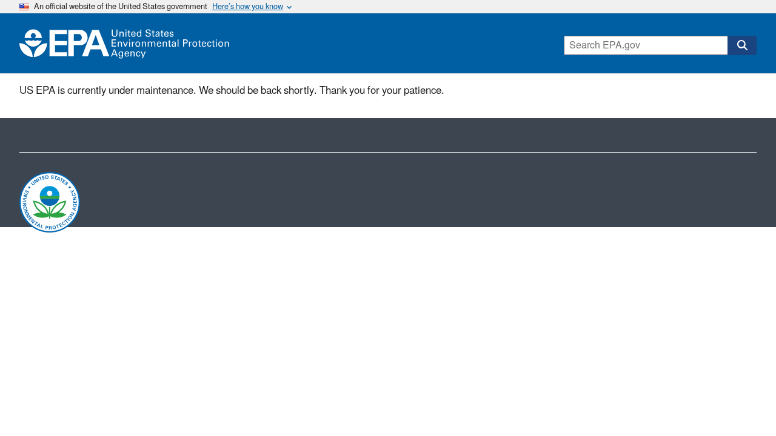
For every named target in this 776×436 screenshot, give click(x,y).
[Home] (124, 43)
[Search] (742, 45)
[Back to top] (742, 403)
